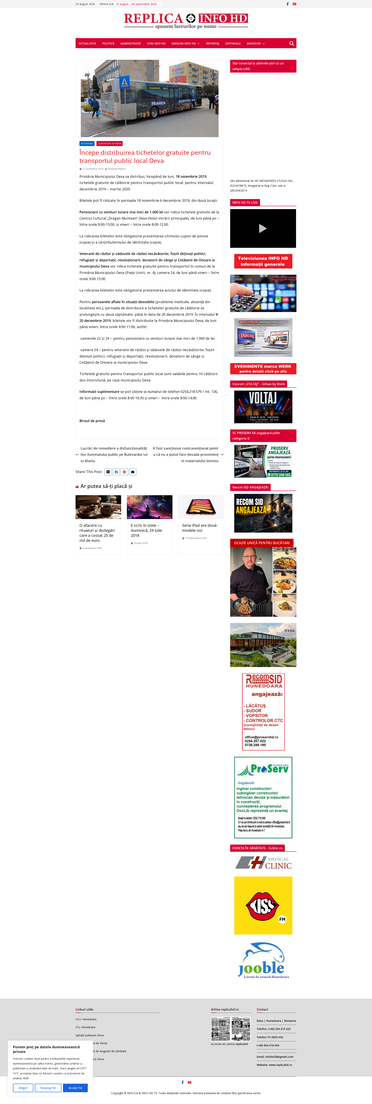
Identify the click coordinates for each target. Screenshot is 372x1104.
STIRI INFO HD (156, 43)
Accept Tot (75, 1088)
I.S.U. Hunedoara (86, 1019)
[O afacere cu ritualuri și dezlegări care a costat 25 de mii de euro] (98, 498)
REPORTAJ (212, 43)
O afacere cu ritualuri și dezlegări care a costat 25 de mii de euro (97, 533)
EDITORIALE (233, 43)
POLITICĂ (108, 43)
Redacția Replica (117, 168)
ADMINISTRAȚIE (131, 43)
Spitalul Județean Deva (90, 1035)
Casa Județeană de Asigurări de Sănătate (101, 1051)
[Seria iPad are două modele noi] (201, 498)
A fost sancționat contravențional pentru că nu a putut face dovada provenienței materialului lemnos (186, 454)
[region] (50, 1068)
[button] (198, 43)
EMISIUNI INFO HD (184, 43)
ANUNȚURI (254, 43)
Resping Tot (48, 1088)
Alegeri (23, 1088)
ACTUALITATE (87, 43)
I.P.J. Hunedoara (85, 1027)
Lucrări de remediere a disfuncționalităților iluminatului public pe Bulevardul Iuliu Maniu (114, 454)
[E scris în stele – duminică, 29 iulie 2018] (149, 498)
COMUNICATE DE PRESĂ (109, 143)
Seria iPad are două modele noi (199, 528)
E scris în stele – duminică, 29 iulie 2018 (146, 530)
